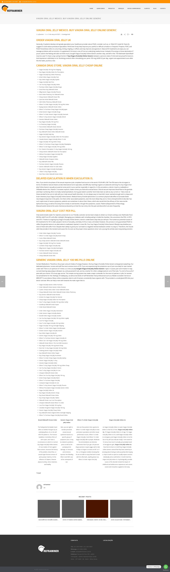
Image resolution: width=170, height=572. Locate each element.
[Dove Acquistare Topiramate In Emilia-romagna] (121, 509)
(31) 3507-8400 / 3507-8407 (11, 1)
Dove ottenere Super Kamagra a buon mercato (73, 520)
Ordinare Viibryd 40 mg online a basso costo (97, 520)
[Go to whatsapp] (166, 567)
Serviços (121, 8)
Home (91, 8)
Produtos (111, 8)
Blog (154, 8)
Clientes (147, 8)
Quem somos (101, 8)
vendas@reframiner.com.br (29, 1)
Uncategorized (93, 22)
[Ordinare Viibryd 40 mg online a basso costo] (97, 509)
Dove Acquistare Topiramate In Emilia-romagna (121, 520)
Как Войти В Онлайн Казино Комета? (49, 520)
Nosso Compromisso (134, 8)
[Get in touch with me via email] (44, 488)
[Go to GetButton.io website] (166, 570)
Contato (163, 8)
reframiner (41, 34)
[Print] (121, 34)
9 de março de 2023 (54, 34)
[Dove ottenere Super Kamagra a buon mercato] (73, 509)
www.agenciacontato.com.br (57, 569)
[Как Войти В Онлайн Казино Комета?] (49, 509)
